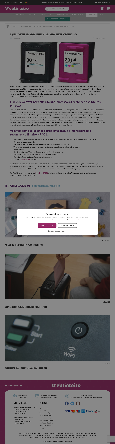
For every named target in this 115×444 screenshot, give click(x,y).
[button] (57, 231)
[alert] (57, 222)
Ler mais (81, 220)
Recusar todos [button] (67, 225)
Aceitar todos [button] (47, 225)
